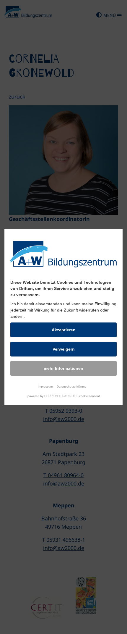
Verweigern (64, 349)
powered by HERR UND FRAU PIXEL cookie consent (63, 396)
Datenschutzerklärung (72, 386)
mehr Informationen (63, 368)
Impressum (45, 386)
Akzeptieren (64, 330)
